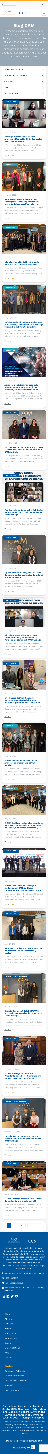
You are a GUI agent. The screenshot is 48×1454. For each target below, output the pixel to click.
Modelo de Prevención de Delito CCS (24, 1441)
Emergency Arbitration (15, 1371)
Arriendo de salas (9, 5)
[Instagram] (4, 1296)
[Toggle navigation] (43, 13)
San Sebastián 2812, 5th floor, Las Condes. (24, 1273)
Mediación (9, 1385)
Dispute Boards (24, 93)
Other (24, 87)
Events (8, 1343)
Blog (7, 1352)
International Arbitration (24, 75)
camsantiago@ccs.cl (13, 1283)
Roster (8, 1328)
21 (34, 1225)
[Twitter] (12, 1296)
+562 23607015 (11, 1278)
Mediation (24, 81)
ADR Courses (11, 1338)
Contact (8, 1357)
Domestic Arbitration (24, 69)
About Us (9, 1319)
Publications (10, 1333)
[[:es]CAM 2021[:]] (9, 13)
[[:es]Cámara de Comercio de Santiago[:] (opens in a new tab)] (22, 13)
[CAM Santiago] (15, 1241)
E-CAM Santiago (12, 1348)
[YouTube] (16, 1296)
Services (9, 1324)
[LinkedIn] (8, 1296)
